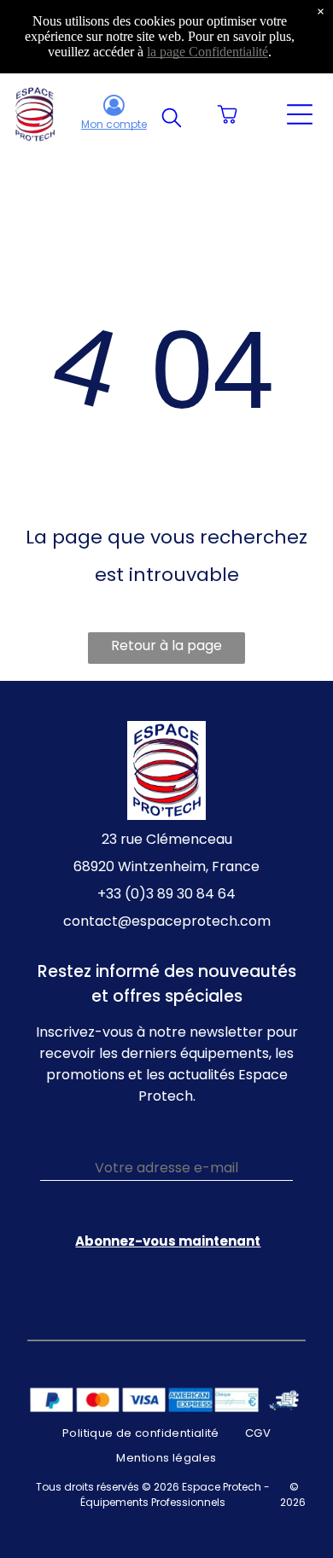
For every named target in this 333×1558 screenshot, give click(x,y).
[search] (171, 120)
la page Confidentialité (207, 51)
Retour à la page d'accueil (166, 650)
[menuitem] (141, 1433)
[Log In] (114, 107)
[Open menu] (300, 114)
